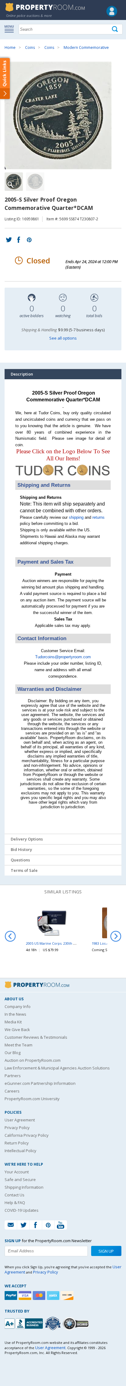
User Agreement (20, 1120)
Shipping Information (24, 1187)
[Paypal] (12, 1295)
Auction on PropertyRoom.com (33, 1060)
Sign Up (106, 1251)
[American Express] (54, 1295)
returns (98, 517)
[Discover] (68, 1295)
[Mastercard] (40, 1295)
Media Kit (13, 1022)
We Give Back (17, 1029)
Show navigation (11, 28)
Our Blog (12, 1052)
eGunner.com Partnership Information (40, 1083)
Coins (30, 47)
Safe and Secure (20, 1179)
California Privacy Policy (27, 1135)
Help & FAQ (15, 1202)
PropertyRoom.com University (32, 1098)
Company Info (18, 1006)
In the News (15, 1014)
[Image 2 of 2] (35, 181)
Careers (12, 1091)
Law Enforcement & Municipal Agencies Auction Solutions (57, 1068)
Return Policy (17, 1143)
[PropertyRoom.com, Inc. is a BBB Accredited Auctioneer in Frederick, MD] (24, 1322)
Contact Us (14, 1195)
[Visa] (26, 1295)
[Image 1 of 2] (63, 115)
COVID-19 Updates (22, 1210)
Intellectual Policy (20, 1150)
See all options (63, 338)
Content (6, 78)
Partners (13, 1075)
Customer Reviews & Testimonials (36, 1037)
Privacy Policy (17, 1127)
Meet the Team (18, 1045)
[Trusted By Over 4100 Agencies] (53, 1323)
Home (10, 47)
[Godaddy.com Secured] (77, 1323)
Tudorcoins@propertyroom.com (63, 657)
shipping (76, 517)
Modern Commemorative (86, 47)
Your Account (17, 1172)
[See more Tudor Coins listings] (63, 476)
